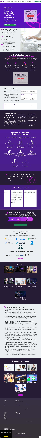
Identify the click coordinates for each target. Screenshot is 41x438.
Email (4, 417)
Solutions (4, 3)
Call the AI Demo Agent (20, 78)
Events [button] (23, 1)
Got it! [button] (6, 436)
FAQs (27, 1)
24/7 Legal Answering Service (19, 401)
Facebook (5, 418)
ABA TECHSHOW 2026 (18, 413)
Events (16, 412)
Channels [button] (12, 1)
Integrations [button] (15, 1)
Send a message (7, 428)
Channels (5, 412)
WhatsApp (5, 416)
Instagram (5, 419)
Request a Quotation (38, 1)
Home (1, 3)
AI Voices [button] (19, 1)
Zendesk (27, 408)
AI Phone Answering (17, 402)
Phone (5, 413)
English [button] (30, 1)
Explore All (20, 258)
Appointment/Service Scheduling (19, 403)
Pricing (25, 1)
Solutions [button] (8, 1)
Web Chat (5, 414)
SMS (4, 415)
